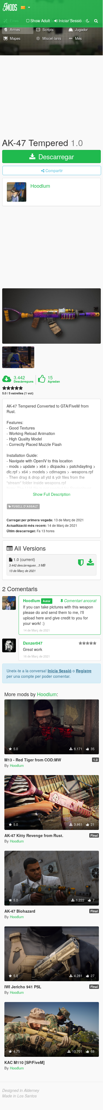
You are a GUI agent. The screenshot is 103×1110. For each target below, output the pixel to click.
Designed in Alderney (20, 1090)
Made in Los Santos (19, 1095)
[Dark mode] (87, 20)
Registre (83, 670)
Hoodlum (40, 185)
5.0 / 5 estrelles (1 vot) (17, 393)
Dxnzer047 (32, 643)
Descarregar (55, 156)
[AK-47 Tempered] (51, 316)
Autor (46, 601)
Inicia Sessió (59, 670)
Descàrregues (23, 381)
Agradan (54, 381)
